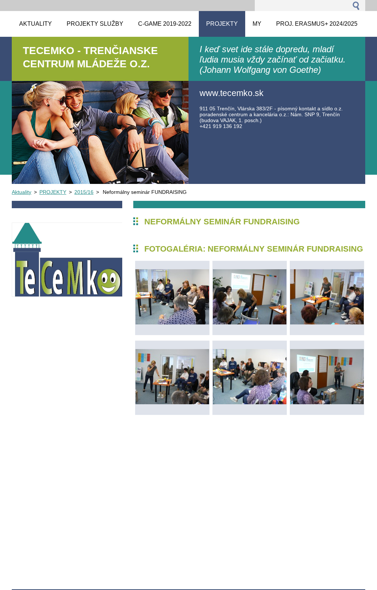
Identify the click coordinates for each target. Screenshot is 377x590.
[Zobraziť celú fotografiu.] (172, 298)
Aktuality (21, 192)
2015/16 (84, 192)
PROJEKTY (52, 192)
